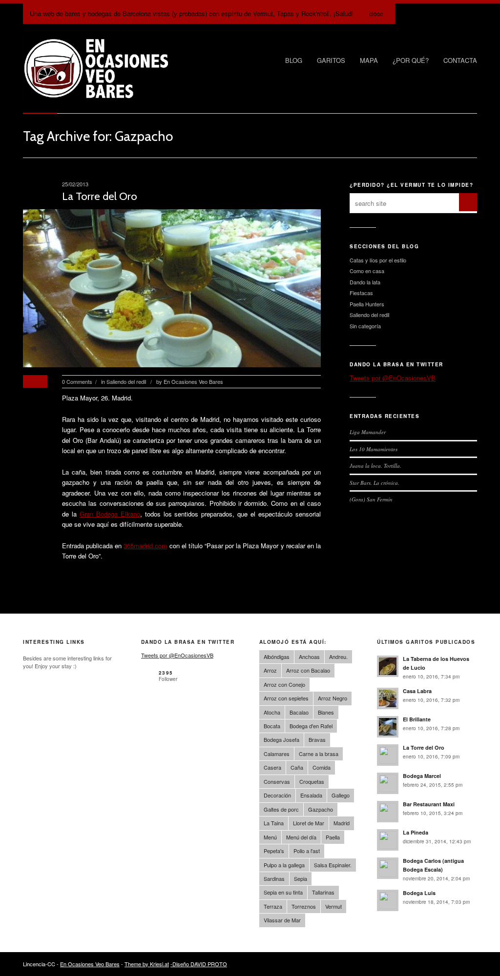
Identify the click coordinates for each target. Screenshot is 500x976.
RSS (467, 13)
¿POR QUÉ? (411, 60)
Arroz (270, 670)
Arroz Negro (332, 698)
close (376, 13)
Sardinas (274, 878)
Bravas (317, 739)
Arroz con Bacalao (308, 670)
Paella (333, 837)
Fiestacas (361, 293)
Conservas (277, 781)
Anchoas (309, 656)
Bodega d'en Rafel (311, 726)
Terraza (273, 906)
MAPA (369, 60)
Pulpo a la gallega (284, 865)
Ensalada (311, 795)
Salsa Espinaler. (333, 865)
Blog (293, 60)
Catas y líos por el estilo (378, 260)
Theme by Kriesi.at (147, 964)
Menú (270, 837)
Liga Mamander (368, 432)
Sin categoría (365, 326)
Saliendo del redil (126, 381)
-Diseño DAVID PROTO (198, 964)
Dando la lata (365, 282)
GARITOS (331, 60)
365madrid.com (145, 545)
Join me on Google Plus (446, 13)
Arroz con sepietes (286, 698)
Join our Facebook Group (426, 13)
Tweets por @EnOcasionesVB (393, 377)
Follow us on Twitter (405, 13)
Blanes (326, 712)
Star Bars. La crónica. (374, 482)
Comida (321, 767)
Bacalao (299, 712)
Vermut (333, 906)
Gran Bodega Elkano (110, 513)
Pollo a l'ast (306, 851)
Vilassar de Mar (282, 920)
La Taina (274, 823)
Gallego (341, 795)
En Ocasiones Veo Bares (193, 381)
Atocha (272, 712)
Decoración (277, 795)
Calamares (277, 753)
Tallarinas (323, 892)
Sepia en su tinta (283, 892)
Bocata (272, 726)
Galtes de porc (281, 809)
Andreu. (338, 656)
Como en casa (367, 271)
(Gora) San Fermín (371, 499)
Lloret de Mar (308, 823)
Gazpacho (320, 809)
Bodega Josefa (281, 739)
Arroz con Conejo (284, 684)
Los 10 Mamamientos (373, 449)
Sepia (300, 878)
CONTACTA (460, 60)
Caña (297, 767)
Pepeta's (274, 851)
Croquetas (311, 781)
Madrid (341, 823)
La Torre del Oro (99, 196)
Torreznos (304, 906)
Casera (272, 767)
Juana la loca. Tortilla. (375, 465)
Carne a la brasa (318, 753)
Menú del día (301, 837)
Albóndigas (277, 656)
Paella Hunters (367, 304)
